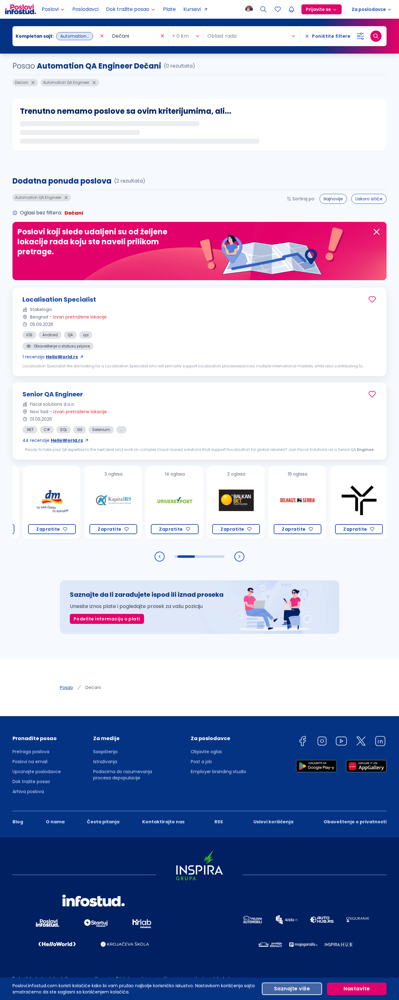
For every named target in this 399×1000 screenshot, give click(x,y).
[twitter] (361, 742)
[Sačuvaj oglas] (372, 299)
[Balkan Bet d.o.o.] (212, 502)
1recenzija (50, 357)
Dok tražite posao (31, 781)
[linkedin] (380, 742)
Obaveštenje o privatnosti (355, 822)
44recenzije (52, 440)
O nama (55, 822)
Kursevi (192, 9)
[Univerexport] (151, 502)
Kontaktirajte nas (163, 822)
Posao (66, 687)
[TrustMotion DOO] (335, 502)
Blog (17, 822)
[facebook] (302, 742)
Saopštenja (105, 752)
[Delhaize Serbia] (273, 502)
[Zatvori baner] (377, 232)
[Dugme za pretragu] (376, 36)
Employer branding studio (218, 771)
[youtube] (341, 742)
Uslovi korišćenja (273, 822)
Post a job (201, 761)
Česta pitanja (103, 822)
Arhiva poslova (28, 791)
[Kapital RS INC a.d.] (89, 502)
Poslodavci (85, 9)
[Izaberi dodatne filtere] (360, 36)
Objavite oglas (206, 752)
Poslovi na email (29, 761)
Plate (169, 9)
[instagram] (322, 742)
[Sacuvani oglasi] (278, 9)
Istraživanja (105, 761)
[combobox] (57, 36)
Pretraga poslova (30, 752)
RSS (218, 822)
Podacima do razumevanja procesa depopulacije (122, 774)
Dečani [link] (93, 687)
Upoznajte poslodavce (36, 771)
